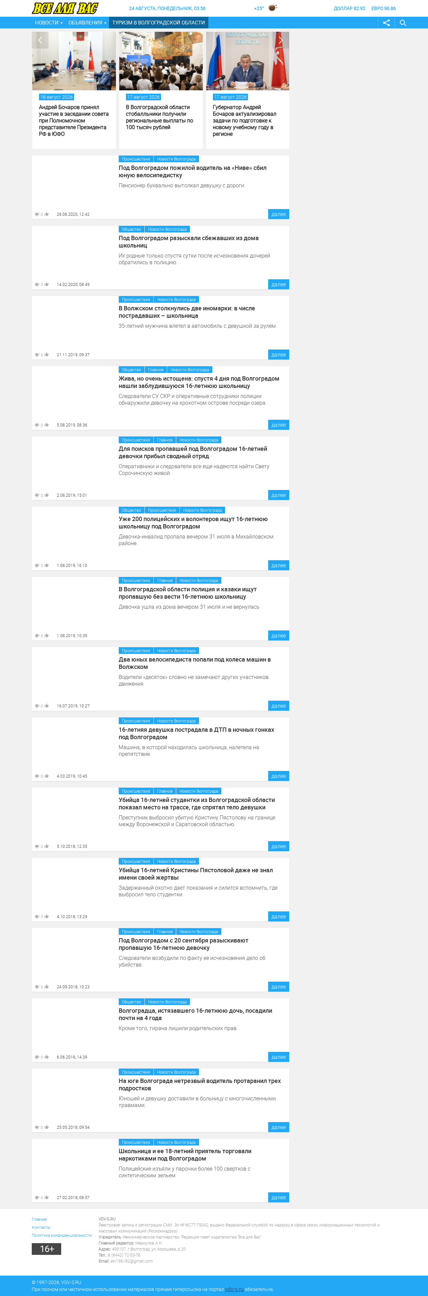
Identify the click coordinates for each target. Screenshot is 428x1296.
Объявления (85, 22)
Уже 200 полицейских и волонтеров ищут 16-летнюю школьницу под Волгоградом (193, 522)
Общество (131, 229)
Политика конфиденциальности (62, 1235)
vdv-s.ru (234, 1289)
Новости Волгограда (176, 159)
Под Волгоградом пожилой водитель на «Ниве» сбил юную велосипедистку (192, 171)
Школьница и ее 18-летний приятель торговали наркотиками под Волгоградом (185, 1154)
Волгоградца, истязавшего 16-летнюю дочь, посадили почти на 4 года (195, 1014)
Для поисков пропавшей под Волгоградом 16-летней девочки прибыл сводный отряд (193, 452)
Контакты (41, 1227)
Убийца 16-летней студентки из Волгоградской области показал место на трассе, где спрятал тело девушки (197, 803)
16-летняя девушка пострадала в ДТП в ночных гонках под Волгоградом (196, 733)
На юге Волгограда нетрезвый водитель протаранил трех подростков (200, 1084)
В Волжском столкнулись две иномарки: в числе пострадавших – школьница (187, 311)
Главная (39, 1219)
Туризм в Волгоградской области (158, 22)
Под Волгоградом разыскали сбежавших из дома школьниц (189, 241)
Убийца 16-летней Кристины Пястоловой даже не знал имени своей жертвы (196, 873)
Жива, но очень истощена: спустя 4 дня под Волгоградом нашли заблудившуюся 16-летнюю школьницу (199, 382)
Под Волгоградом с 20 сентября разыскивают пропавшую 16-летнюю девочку (183, 944)
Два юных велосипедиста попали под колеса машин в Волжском (195, 663)
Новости (47, 22)
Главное (156, 369)
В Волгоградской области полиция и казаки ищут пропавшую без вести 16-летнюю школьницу (188, 592)
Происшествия (136, 159)
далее (279, 214)
